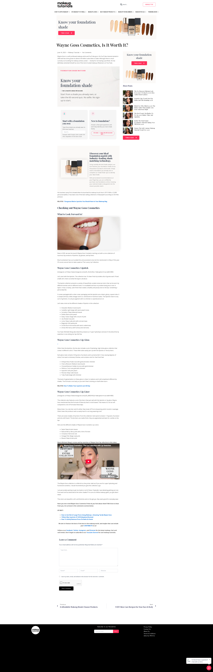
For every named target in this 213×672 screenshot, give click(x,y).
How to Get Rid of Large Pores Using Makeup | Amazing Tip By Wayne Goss (86, 515)
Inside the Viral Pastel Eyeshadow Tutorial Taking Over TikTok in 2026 (144, 122)
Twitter (75, 530)
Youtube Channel (92, 532)
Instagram (82, 530)
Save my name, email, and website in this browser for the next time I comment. (82, 576)
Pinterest (92, 530)
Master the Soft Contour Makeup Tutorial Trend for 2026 (144, 129)
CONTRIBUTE (88, 526)
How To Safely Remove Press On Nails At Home (77, 519)
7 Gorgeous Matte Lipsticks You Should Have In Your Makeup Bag (85, 201)
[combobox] (130, 4)
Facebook (69, 530)
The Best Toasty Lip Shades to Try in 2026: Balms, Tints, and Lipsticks (143, 115)
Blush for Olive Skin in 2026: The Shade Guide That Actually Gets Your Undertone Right (144, 107)
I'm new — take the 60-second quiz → (102, 133)
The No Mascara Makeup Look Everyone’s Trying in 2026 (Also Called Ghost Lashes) (144, 93)
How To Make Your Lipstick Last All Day (77, 386)
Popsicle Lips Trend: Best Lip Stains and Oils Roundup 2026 (143, 99)
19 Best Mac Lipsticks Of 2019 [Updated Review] (77, 517)
